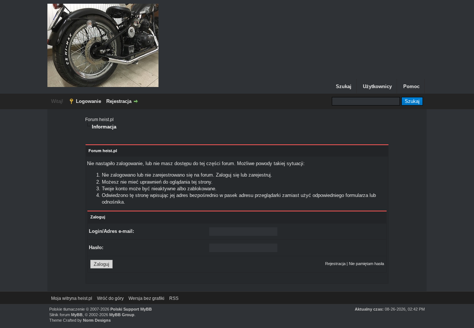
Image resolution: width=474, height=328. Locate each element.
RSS (173, 298)
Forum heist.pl (99, 119)
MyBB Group (121, 314)
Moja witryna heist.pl (71, 298)
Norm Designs (97, 320)
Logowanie (88, 101)
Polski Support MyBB (131, 309)
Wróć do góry (110, 298)
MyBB (77, 314)
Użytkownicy (377, 86)
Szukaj (343, 86)
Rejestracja (118, 101)
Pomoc (411, 86)
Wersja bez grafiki (146, 298)
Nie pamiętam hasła (366, 263)
